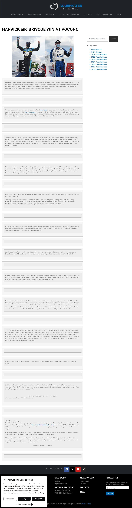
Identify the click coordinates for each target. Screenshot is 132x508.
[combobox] (97, 39)
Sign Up (110, 493)
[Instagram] (83, 469)
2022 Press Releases (99, 59)
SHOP (119, 14)
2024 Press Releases (99, 54)
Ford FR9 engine (30, 112)
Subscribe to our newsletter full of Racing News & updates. (117, 483)
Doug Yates (43, 110)
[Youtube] (78, 469)
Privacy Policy (86, 504)
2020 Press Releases (99, 64)
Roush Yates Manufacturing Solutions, (42, 425)
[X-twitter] (72, 469)
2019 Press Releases (99, 67)
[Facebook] (66, 469)
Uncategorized (96, 50)
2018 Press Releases (99, 69)
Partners (84, 487)
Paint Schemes (96, 52)
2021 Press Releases (99, 62)
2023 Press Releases (99, 57)
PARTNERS (87, 14)
